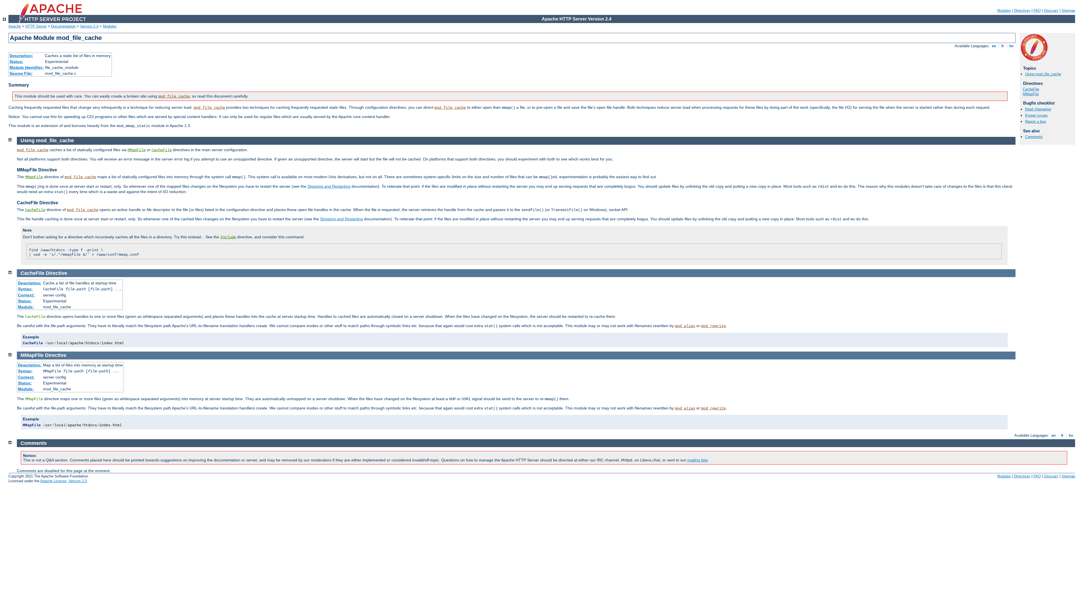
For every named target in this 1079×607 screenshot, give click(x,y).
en (994, 46)
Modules (1004, 10)
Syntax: (25, 289)
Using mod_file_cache (1043, 74)
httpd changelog (1038, 109)
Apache (14, 26)
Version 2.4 (89, 26)
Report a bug (1035, 121)
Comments (1034, 137)
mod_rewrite (713, 326)
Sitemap (1068, 10)
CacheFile (1031, 89)
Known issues (1036, 115)
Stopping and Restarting (328, 186)
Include (228, 237)
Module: (26, 307)
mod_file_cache (174, 96)
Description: (21, 55)
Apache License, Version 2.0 (63, 481)
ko (1011, 46)
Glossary (1051, 10)
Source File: (21, 73)
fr (1002, 46)
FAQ (1037, 10)
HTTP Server (36, 26)
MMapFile (1031, 94)
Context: (26, 295)
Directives (1022, 10)
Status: (16, 61)
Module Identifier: (27, 67)
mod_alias (685, 326)
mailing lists (697, 460)
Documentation (63, 26)
